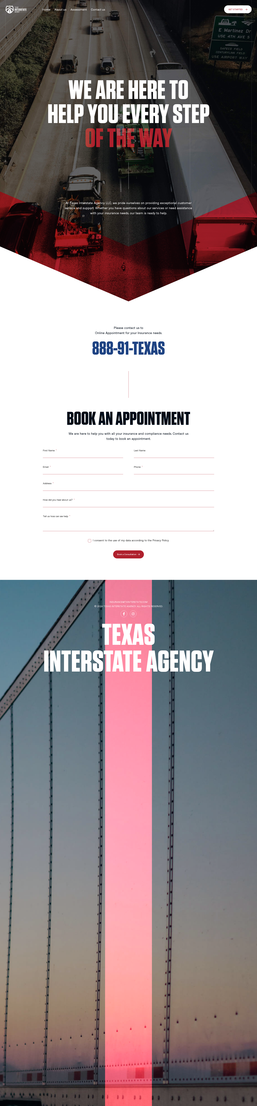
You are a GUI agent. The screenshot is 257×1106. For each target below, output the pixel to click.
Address (47, 483)
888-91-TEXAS (128, 349)
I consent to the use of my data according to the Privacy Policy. (131, 540)
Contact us (98, 9)
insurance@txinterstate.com (128, 602)
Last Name (139, 450)
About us (60, 9)
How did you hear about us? (58, 500)
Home (46, 9)
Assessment (78, 9)
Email (46, 467)
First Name (49, 450)
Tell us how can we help (56, 516)
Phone (137, 467)
